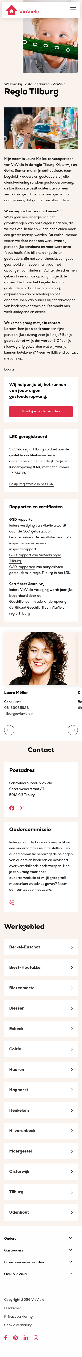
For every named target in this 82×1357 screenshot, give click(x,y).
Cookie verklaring (18, 1325)
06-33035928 (16, 708)
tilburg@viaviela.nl (19, 714)
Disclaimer (12, 1308)
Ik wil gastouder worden (41, 411)
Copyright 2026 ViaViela (24, 1300)
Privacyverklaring (18, 1316)
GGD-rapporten (22, 567)
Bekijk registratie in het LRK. (31, 484)
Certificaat (17, 607)
